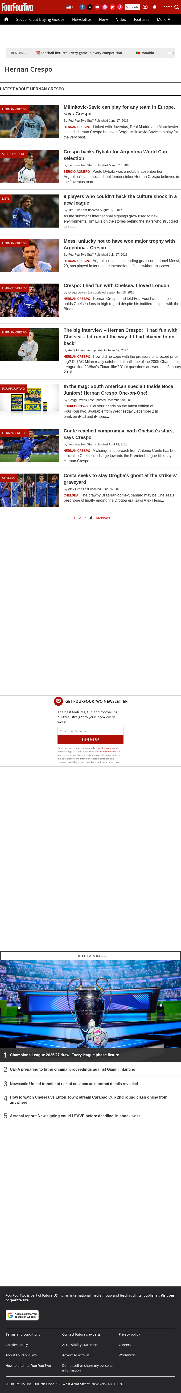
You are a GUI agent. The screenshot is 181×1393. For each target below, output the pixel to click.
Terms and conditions (23, 1334)
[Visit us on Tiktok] (120, 7)
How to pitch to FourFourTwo (28, 1365)
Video (121, 19)
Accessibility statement (80, 1344)
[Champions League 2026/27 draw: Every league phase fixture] (90, 1011)
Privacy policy (129, 1334)
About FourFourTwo (21, 1355)
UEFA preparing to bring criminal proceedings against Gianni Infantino (72, 1069)
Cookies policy (17, 1344)
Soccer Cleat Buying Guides (40, 19)
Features (141, 19)
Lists (6, 198)
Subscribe (132, 7)
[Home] (6, 19)
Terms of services (103, 748)
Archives (102, 518)
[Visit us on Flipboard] (112, 7)
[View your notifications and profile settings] (154, 7)
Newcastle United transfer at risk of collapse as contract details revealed (74, 1084)
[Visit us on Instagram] (105, 7)
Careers (125, 1344)
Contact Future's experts (81, 1334)
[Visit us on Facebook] (82, 7)
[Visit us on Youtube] (97, 7)
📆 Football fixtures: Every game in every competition (79, 53)
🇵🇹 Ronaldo (145, 53)
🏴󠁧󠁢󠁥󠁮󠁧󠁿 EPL (173, 53)
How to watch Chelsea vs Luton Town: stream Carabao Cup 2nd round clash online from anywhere (88, 1099)
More (162, 19)
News (104, 19)
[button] (170, 7)
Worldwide (127, 1355)
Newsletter (81, 19)
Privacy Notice (107, 751)
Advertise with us (76, 1355)
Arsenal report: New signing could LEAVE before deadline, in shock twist (75, 1116)
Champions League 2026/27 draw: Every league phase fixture (64, 1055)
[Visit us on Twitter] (90, 7)
